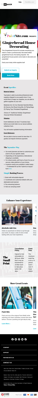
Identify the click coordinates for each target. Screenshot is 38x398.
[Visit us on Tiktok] (25, 340)
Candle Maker (17, 368)
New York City (11, 375)
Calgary (5, 377)
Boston (5, 375)
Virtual (31, 368)
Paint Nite (6, 368)
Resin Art (14, 370)
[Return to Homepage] (8, 4)
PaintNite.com (29, 2)
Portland (17, 379)
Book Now (10, 75)
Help (20, 2)
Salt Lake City (18, 375)
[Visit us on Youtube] (22, 340)
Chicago (22, 379)
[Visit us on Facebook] (12, 340)
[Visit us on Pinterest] (19, 340)
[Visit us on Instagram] (16, 340)
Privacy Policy (11, 385)
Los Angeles (16, 377)
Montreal (12, 379)
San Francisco (23, 377)
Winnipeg (10, 377)
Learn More (6, 323)
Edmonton (29, 375)
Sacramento (6, 379)
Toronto (24, 375)
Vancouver (29, 377)
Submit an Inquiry (10, 70)
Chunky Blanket (7, 370)
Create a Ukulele (25, 368)
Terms (5, 385)
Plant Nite (11, 368)
